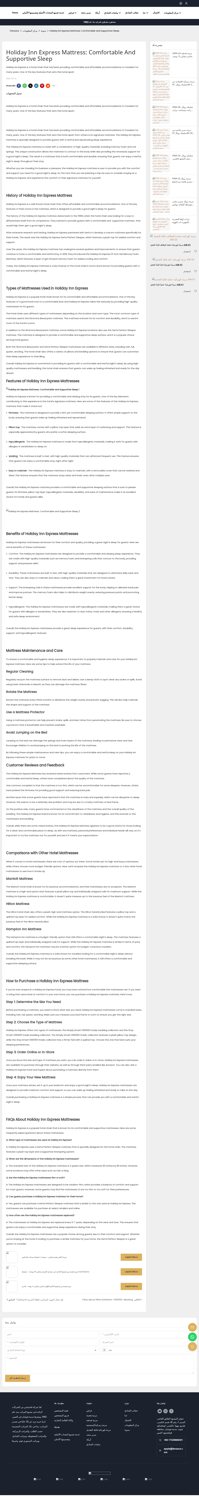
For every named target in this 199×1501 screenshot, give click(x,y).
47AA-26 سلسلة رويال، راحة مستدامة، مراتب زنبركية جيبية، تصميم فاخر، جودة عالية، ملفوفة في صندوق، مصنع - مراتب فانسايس (183, 109)
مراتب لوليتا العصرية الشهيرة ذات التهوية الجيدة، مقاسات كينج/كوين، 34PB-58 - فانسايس (181, 221)
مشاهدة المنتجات (131, 1257)
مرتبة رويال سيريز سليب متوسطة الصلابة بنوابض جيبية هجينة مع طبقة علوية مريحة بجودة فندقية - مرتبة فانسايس (183, 203)
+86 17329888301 (173, 1440)
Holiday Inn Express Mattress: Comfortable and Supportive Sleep (84, 30)
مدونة (43, 30)
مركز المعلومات (30, 30)
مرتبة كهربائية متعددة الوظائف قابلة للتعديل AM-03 (170, 245)
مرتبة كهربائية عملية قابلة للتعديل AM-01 (167, 285)
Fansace (14, 30)
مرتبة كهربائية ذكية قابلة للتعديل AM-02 (166, 265)
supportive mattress (123, 220)
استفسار (187, 251)
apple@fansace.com (173, 1451)
